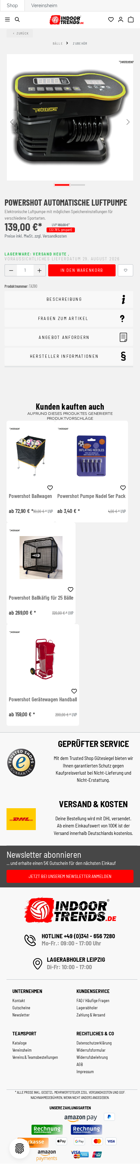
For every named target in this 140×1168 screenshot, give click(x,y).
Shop (12, 5)
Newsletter (21, 1015)
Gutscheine (21, 1007)
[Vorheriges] (12, 121)
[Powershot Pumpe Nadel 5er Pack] (91, 455)
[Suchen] (18, 20)
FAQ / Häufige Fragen (93, 1000)
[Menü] (8, 20)
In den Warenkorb (82, 270)
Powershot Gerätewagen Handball (43, 699)
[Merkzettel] (112, 20)
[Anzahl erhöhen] (39, 270)
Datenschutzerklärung (94, 1043)
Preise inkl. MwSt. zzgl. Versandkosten (36, 236)
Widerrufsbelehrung (92, 1057)
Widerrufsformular (91, 1050)
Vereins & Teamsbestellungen (35, 1057)
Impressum (85, 1071)
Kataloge (19, 1043)
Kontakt (18, 1000)
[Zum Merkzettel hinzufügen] (125, 270)
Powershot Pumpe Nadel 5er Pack (91, 496)
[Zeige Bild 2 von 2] (78, 185)
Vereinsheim (44, 5)
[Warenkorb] (131, 20)
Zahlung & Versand (91, 1015)
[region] (70, 121)
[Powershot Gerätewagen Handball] (43, 659)
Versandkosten (101, 1092)
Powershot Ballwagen (30, 496)
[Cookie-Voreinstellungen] (19, 1148)
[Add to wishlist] (50, 487)
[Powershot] (126, 62)
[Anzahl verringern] (11, 270)
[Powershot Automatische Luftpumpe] (70, 117)
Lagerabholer (87, 1007)
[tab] (69, 299)
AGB (80, 1064)
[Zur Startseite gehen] (66, 19)
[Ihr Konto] (121, 20)
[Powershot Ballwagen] (31, 455)
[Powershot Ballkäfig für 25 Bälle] (41, 557)
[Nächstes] (128, 121)
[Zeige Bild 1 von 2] (62, 185)
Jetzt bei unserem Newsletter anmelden (70, 876)
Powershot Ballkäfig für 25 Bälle (41, 597)
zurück (23, 33)
